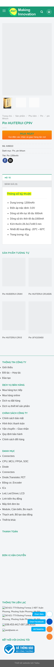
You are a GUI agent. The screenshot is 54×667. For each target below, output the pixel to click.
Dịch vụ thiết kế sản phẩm (16, 406)
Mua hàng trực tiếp (12, 390)
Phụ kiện (32, 116)
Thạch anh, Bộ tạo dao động (17, 514)
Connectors (8, 456)
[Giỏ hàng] (49, 11)
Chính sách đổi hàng (13, 439)
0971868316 (38, 629)
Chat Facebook (37, 621)
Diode (5, 466)
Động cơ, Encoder (12, 482)
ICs (4, 488)
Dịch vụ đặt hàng (11, 400)
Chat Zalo (39, 614)
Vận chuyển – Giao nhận (15, 429)
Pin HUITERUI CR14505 (40, 294)
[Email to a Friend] (10, 160)
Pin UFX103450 (36, 337)
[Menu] (4, 11)
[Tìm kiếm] (41, 11)
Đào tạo (6, 378)
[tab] (27, 177)
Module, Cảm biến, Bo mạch (17, 509)
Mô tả (8, 177)
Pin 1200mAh (12, 155)
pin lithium (20, 151)
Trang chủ (7, 116)
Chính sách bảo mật (13, 418)
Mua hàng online (11, 395)
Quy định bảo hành (12, 434)
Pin (41, 116)
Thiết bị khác (9, 520)
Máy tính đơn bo (11, 504)
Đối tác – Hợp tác (11, 372)
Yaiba (36, 663)
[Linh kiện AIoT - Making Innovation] (22, 12)
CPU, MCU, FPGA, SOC (15, 461)
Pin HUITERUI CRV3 (12, 337)
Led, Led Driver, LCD (13, 493)
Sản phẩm (20, 116)
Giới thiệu (7, 367)
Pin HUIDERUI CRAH (12, 294)
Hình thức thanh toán (13, 423)
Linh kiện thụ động (12, 498)
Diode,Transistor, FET (14, 477)
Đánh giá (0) (11, 184)
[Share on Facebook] (5, 160)
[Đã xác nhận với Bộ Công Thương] (18, 649)
